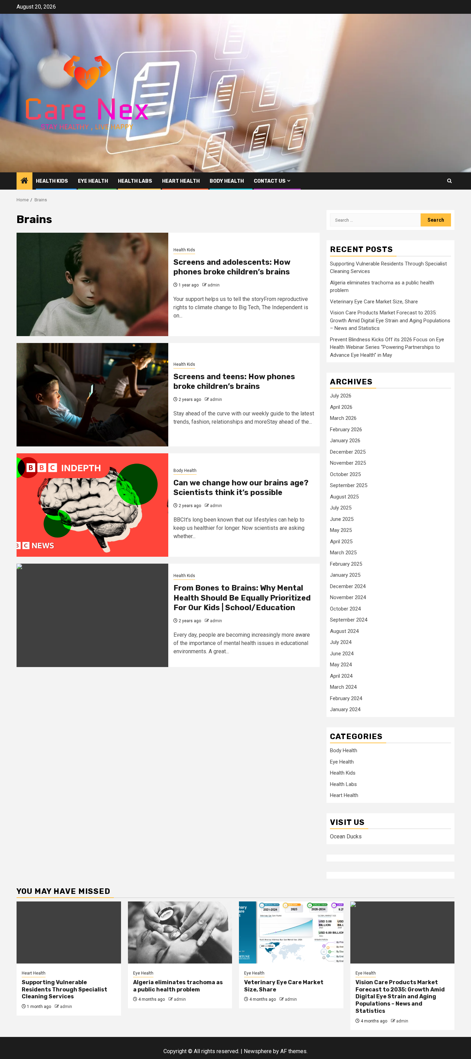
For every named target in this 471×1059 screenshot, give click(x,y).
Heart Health (181, 181)
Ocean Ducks (346, 836)
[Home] (24, 181)
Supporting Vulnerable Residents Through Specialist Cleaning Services (64, 989)
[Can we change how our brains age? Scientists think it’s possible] (92, 505)
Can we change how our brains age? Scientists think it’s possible (241, 487)
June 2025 (341, 519)
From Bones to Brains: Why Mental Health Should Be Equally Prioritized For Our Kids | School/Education (242, 597)
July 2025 (340, 508)
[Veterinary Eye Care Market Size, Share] (291, 932)
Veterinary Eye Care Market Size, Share (374, 302)
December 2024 (347, 586)
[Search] (449, 181)
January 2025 (345, 575)
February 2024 (346, 698)
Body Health (227, 181)
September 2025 (348, 485)
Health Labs (135, 181)
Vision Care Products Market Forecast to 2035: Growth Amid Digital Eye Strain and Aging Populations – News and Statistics (390, 320)
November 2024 (348, 597)
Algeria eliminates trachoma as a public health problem (178, 986)
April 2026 (341, 407)
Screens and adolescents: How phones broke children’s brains (231, 267)
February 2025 (346, 564)
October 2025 (345, 474)
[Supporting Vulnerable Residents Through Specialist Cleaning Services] (69, 932)
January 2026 (345, 440)
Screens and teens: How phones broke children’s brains (234, 381)
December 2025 (347, 452)
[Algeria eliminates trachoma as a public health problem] (180, 932)
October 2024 (345, 609)
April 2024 (341, 676)
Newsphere (258, 1051)
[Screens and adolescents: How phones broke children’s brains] (92, 284)
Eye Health (93, 181)
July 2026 (340, 396)
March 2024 (343, 687)
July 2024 (340, 642)
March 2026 (343, 418)
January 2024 (345, 709)
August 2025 (344, 497)
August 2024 (344, 631)
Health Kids (52, 181)
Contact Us (269, 181)
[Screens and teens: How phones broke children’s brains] (92, 394)
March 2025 (343, 552)
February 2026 (346, 429)
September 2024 (348, 620)
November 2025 (348, 463)
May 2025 (341, 530)
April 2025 (341, 541)
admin (214, 285)
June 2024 (341, 653)
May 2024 (341, 665)
